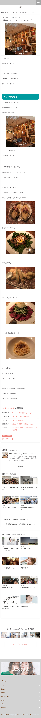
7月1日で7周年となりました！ (21, 420)
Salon (3, 689)
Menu (3, 700)
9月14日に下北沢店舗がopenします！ (23, 416)
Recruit (3, 707)
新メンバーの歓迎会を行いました (22, 413)
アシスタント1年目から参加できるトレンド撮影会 (25, 429)
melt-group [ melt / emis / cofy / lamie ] (19, 714)
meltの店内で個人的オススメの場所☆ (16, 519)
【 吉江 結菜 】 (8, 439)
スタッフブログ (8, 408)
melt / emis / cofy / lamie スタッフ (22, 454)
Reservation (5, 696)
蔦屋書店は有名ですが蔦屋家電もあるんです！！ (21, 524)
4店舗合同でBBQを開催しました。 (23, 424)
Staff (3, 693)
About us (4, 704)
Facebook (20, 466)
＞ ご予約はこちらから (20, 644)
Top (2, 685)
